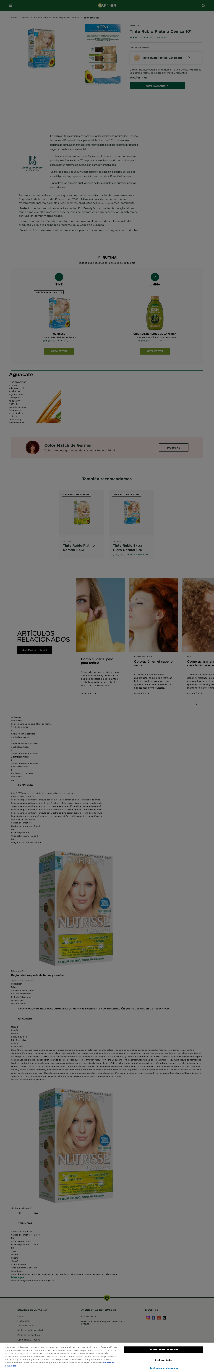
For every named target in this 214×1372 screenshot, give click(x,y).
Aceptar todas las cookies (163, 1349)
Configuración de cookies (164, 1368)
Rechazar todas (163, 1360)
